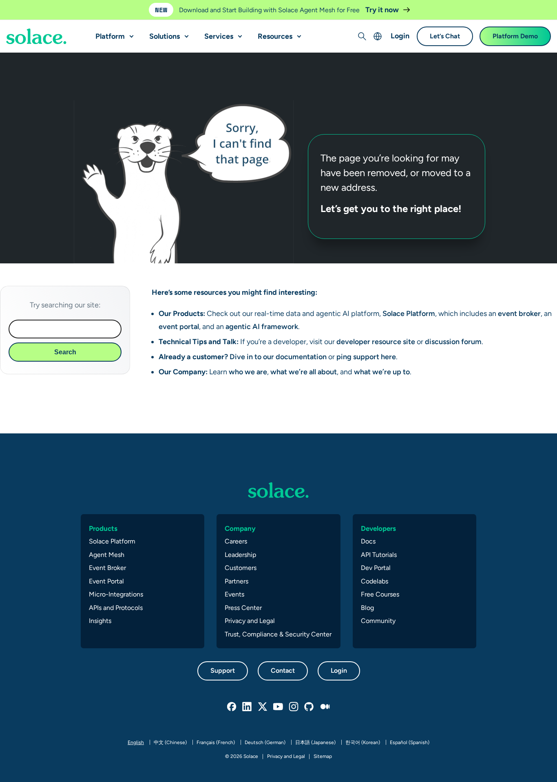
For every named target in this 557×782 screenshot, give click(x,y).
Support (222, 670)
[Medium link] (325, 707)
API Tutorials (379, 555)
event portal (179, 326)
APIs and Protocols (116, 608)
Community (378, 621)
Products (103, 528)
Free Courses (380, 594)
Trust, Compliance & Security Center (278, 634)
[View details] (36, 36)
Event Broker (107, 568)
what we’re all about (303, 371)
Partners (236, 581)
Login (400, 36)
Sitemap (323, 756)
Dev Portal (376, 568)
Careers (236, 541)
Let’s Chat (445, 36)
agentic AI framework (261, 326)
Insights (100, 621)
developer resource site (375, 341)
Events (234, 594)
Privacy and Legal (250, 621)
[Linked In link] (247, 707)
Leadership (240, 555)
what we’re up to (382, 371)
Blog (367, 608)
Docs (368, 541)
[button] (130, 33)
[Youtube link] (278, 707)
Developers (378, 528)
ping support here (365, 356)
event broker (519, 313)
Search (65, 352)
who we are (248, 371)
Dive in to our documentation (278, 356)
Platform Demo (515, 36)
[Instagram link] (294, 707)
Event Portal (106, 581)
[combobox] (65, 329)
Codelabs (374, 581)
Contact (283, 670)
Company (240, 528)
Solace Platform (408, 313)
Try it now (382, 9)
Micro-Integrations (116, 594)
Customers (240, 568)
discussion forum (453, 341)
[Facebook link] (232, 707)
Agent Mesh (106, 555)
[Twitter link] (263, 707)
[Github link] (309, 707)
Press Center (243, 608)
